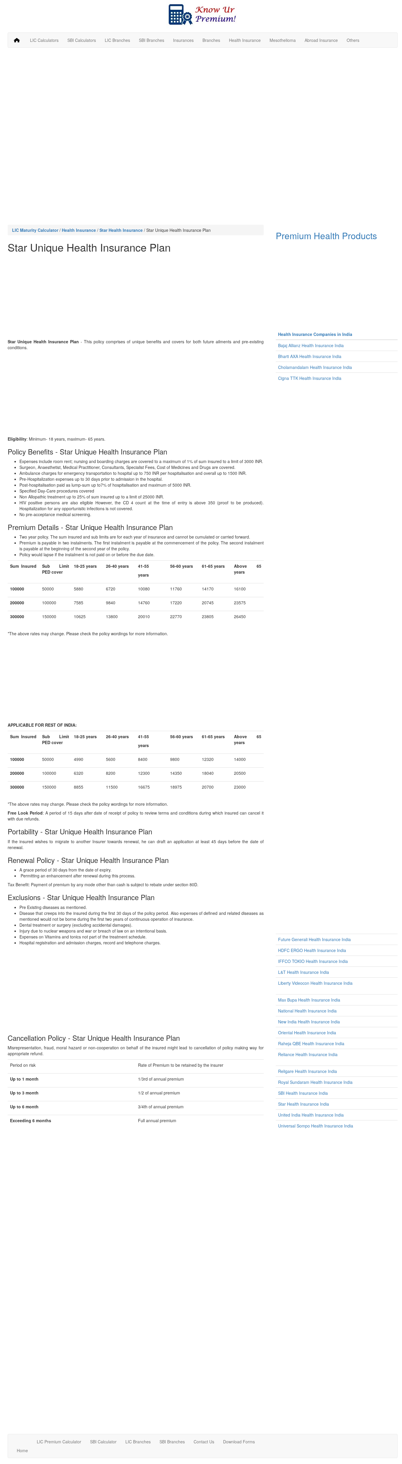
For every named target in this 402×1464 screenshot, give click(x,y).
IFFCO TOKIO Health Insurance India (313, 961)
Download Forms (239, 1442)
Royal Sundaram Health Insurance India (315, 1082)
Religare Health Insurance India (307, 1071)
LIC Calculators (44, 40)
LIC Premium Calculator (59, 1442)
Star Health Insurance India (303, 1104)
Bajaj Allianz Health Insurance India (311, 345)
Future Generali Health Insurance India (314, 939)
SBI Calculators (81, 40)
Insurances (183, 40)
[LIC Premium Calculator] (17, 40)
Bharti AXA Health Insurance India (309, 356)
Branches (211, 40)
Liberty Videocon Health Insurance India (315, 983)
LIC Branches (117, 40)
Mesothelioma (283, 40)
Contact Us (204, 1442)
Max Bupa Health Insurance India (309, 1000)
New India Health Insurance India (309, 1022)
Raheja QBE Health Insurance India (311, 1043)
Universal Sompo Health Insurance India (315, 1126)
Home (22, 1450)
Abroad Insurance (321, 40)
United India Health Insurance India (311, 1115)
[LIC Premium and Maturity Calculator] (202, 14)
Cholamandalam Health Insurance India (315, 367)
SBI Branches (151, 40)
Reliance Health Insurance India (308, 1054)
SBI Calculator (103, 1442)
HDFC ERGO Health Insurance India (312, 950)
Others (353, 40)
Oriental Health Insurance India (307, 1032)
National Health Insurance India (307, 1011)
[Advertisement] (202, 95)
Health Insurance (245, 40)
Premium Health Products (326, 235)
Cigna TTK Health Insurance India (309, 378)
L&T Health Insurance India (303, 972)
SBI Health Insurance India (303, 1093)
